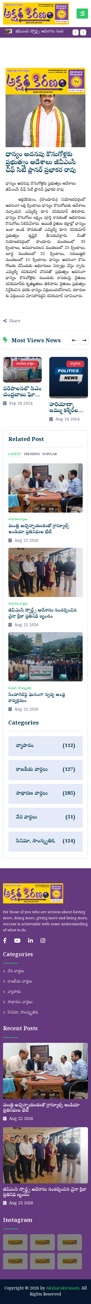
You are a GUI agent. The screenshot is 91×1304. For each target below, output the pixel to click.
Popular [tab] (49, 455)
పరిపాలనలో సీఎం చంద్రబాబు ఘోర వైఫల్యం (22, 395)
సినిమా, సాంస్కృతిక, (23, 1012)
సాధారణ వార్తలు (20, 1002)
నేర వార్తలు (16, 971)
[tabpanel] (45, 588)
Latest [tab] (14, 455)
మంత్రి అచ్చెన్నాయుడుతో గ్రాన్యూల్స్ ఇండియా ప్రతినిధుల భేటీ (38, 529)
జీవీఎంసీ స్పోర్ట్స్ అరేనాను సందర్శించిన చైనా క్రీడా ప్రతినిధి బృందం (42, 32)
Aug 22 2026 (26, 541)
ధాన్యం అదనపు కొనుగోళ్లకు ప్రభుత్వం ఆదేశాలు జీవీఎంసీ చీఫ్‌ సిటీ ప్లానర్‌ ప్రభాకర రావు (41, 162)
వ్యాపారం (14, 992)
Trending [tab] (32, 455)
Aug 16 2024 (67, 419)
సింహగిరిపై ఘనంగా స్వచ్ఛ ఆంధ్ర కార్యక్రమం (36, 698)
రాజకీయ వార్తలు (20, 982)
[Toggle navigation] (82, 14)
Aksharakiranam (62, 1288)
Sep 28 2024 (20, 404)
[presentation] (76, 32)
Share (14, 321)
